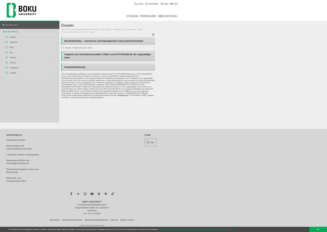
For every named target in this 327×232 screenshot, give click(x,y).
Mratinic (13, 57)
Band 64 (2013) (12, 25)
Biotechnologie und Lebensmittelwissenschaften (19, 147)
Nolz (12, 47)
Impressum (55, 220)
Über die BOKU (106, 29)
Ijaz (11, 52)
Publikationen (118, 29)
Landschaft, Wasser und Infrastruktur (22, 155)
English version (127, 220)
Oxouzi (13, 63)
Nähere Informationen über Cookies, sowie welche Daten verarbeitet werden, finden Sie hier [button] (196, 229)
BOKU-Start (65, 29)
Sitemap (114, 220)
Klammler (14, 42)
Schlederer (14, 68)
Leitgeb (13, 73)
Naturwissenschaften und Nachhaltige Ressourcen (17, 161)
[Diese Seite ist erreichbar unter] (153, 34)
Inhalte (140, 29)
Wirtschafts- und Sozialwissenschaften (16, 179)
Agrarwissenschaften (15, 140)
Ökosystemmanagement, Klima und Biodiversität (22, 170)
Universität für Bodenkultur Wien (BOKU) (85, 29)
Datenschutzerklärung (72, 220)
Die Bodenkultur (130, 29)
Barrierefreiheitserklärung (96, 220)
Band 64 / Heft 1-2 (10, 32)
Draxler (13, 37)
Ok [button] (318, 229)
